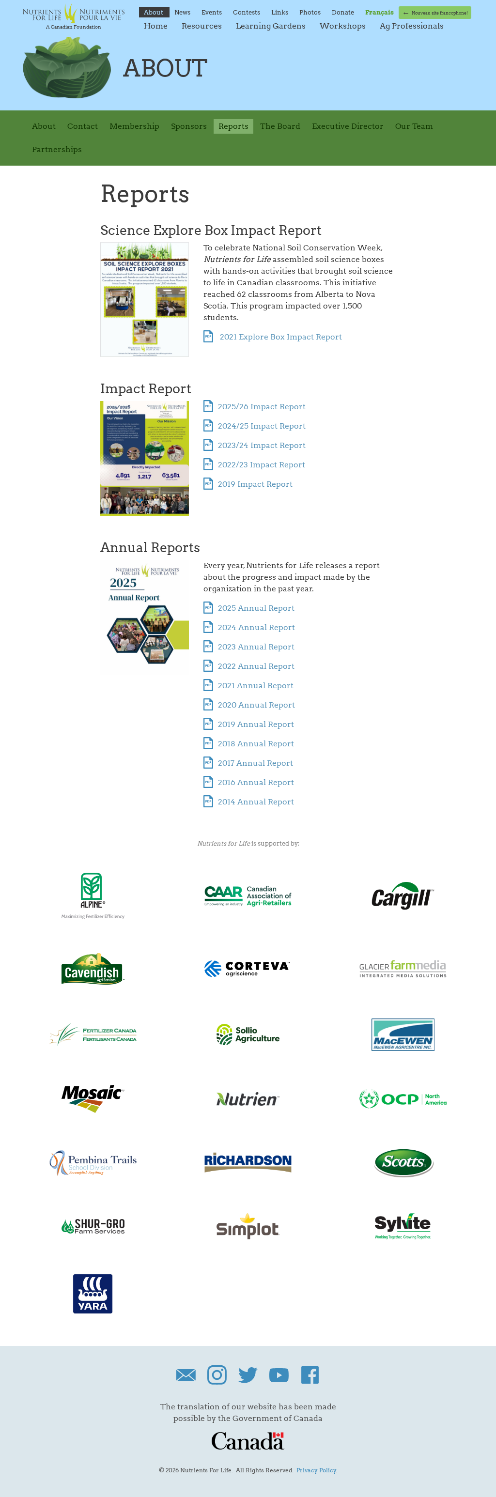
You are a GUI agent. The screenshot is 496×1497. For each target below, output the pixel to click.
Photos (310, 12)
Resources (203, 26)
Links (280, 12)
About (154, 12)
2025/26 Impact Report (262, 406)
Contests (247, 12)
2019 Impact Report (255, 484)
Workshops (344, 26)
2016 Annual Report (256, 782)
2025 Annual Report (256, 608)
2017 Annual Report (255, 763)
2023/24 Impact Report (262, 445)
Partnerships (57, 149)
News (183, 12)
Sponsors (189, 126)
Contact (82, 126)
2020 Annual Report (256, 705)
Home (157, 26)
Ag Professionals (412, 26)
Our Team (414, 126)
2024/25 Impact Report (262, 426)
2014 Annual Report (256, 801)
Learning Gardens (272, 26)
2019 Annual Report (256, 724)
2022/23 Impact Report (261, 464)
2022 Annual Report (256, 666)
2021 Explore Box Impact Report (280, 336)
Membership (134, 126)
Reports (233, 126)
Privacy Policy (316, 1470)
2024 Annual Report (256, 627)
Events (212, 12)
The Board (280, 126)
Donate (344, 12)
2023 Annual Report (256, 646)
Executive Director (348, 126)
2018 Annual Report (256, 743)
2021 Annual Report (256, 685)
